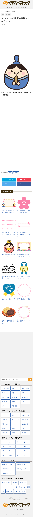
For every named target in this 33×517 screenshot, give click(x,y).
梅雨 (28, 487)
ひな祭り (15, 172)
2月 (10, 446)
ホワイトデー (15, 419)
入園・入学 (5, 424)
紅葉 (3, 491)
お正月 (4, 415)
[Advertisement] (16, 38)
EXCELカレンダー (7, 464)
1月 (3, 446)
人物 (23, 401)
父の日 (13, 428)
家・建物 (4, 401)
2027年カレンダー (22, 469)
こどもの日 (25, 424)
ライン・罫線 (25, 388)
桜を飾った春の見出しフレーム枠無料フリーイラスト (23, 234)
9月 (3, 455)
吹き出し (14, 393)
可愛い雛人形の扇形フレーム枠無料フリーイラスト (23, 256)
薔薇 (7, 491)
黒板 (23, 491)
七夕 (23, 428)
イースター (15, 424)
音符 (15, 491)
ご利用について (12, 498)
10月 (10, 455)
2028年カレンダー (7, 473)
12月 (25, 455)
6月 (10, 451)
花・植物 (14, 397)
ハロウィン (15, 432)
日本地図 (14, 406)
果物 (20, 487)
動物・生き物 (5, 397)
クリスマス (25, 432)
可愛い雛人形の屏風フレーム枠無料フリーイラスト (8, 212)
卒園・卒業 (25, 419)
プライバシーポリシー (24, 498)
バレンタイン (25, 415)
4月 (25, 446)
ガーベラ (15, 482)
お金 (3, 406)
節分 (13, 415)
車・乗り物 (25, 397)
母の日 (4, 428)
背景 (13, 388)
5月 (3, 451)
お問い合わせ (16, 499)
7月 (18, 451)
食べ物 (13, 401)
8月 (25, 451)
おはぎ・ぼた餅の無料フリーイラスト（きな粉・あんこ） (8, 321)
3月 (10, 172)
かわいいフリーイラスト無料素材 (16, 510)
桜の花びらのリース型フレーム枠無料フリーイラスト (23, 300)
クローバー (5, 487)
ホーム (5, 498)
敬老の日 (4, 432)
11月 (18, 455)
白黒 (23, 393)
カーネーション (6, 482)
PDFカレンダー (21, 464)
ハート (12, 487)
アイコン (4, 393)
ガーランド (23, 482)
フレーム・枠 (5, 388)
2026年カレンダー (7, 469)
